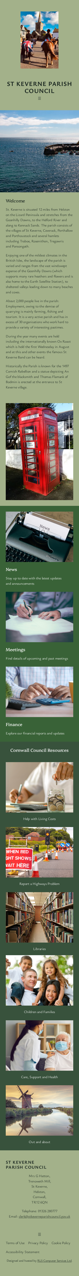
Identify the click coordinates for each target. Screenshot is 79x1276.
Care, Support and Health (39, 1077)
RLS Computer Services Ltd (54, 1260)
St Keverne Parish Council (39, 87)
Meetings (15, 649)
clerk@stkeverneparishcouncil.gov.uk (44, 1216)
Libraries (39, 948)
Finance (14, 724)
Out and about (39, 1141)
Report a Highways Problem (39, 883)
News (11, 569)
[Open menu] (39, 98)
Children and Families (39, 1011)
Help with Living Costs (39, 818)
